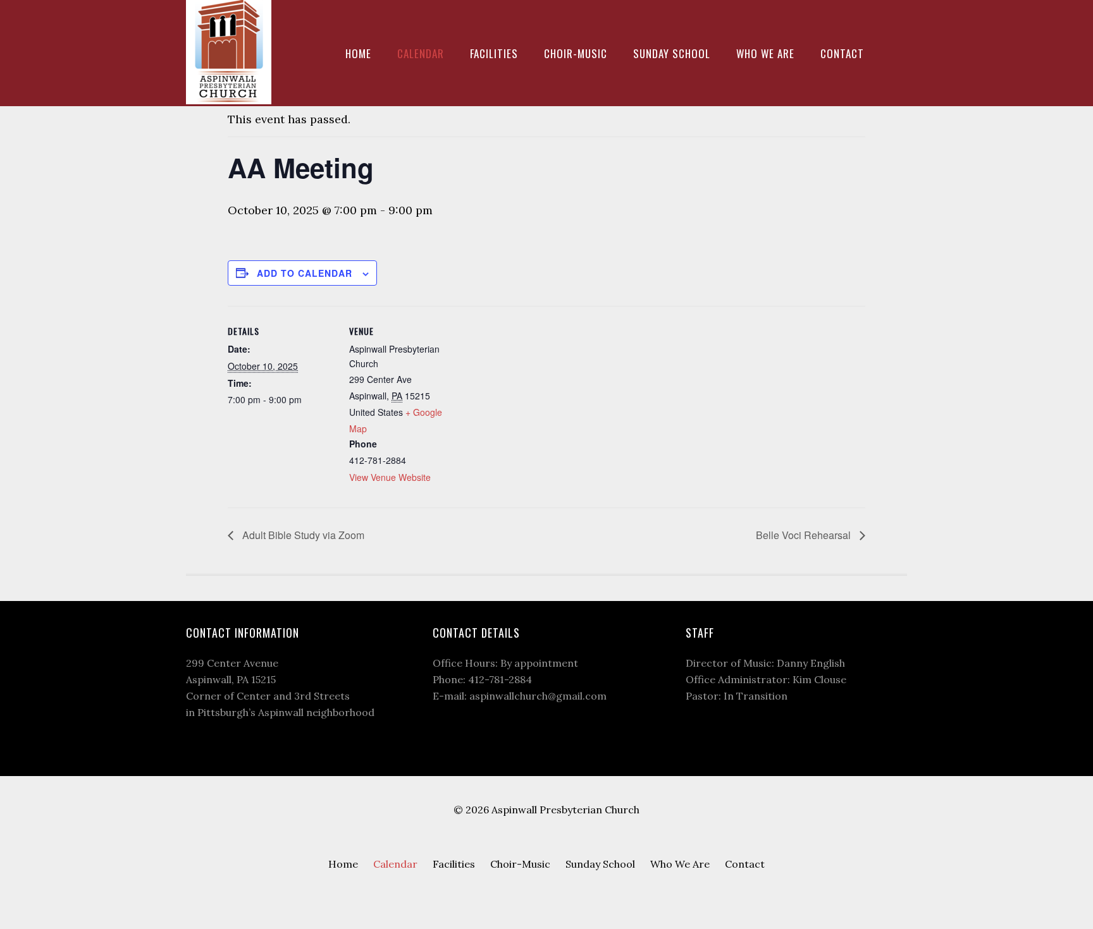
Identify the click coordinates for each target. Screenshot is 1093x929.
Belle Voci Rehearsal (804, 535)
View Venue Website (390, 477)
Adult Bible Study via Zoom (302, 535)
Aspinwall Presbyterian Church (230, 52)
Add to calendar (304, 273)
